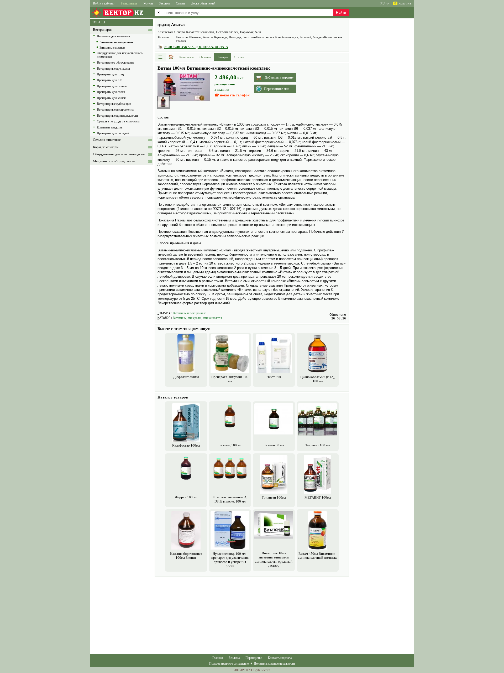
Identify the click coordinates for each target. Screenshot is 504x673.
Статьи (180, 3)
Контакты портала (280, 658)
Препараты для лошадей (113, 133)
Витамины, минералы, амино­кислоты (197, 318)
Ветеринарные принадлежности (117, 115)
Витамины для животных (113, 36)
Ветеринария (102, 30)
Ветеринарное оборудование (115, 62)
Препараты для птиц (110, 74)
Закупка (164, 3)
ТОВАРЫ (98, 22)
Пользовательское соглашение (229, 663)
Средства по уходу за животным (118, 121)
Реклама (234, 658)
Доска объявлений (203, 3)
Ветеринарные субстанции (114, 104)
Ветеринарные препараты (113, 68)
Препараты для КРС (110, 80)
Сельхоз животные (107, 140)
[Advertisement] (252, 614)
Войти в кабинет (103, 3)
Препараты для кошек (111, 98)
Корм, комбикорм (105, 147)
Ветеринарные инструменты (115, 109)
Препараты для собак (111, 92)
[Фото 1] (163, 101)
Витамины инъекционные (189, 313)
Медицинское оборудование (114, 161)
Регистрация (129, 3)
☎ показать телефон (232, 95)
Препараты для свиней (112, 86)
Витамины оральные (112, 47)
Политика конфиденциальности (274, 663)
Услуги (148, 3)
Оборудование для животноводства (119, 154)
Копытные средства (109, 127)
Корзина (402, 3)
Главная (217, 658)
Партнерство (253, 658)
